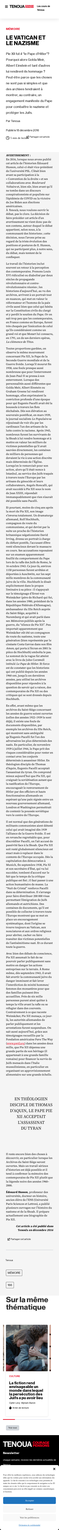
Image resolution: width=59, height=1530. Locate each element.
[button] (54, 1468)
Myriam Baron (28, 1402)
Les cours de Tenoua (43, 8)
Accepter (29, 1500)
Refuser (29, 1509)
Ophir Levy (14, 1402)
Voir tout (12, 1427)
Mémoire (13, 29)
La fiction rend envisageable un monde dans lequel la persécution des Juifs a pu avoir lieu (26, 1390)
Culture (14, 1376)
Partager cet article (40, 137)
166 (10, 1285)
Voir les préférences (29, 1517)
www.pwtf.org (16, 1043)
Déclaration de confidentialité (29, 1525)
